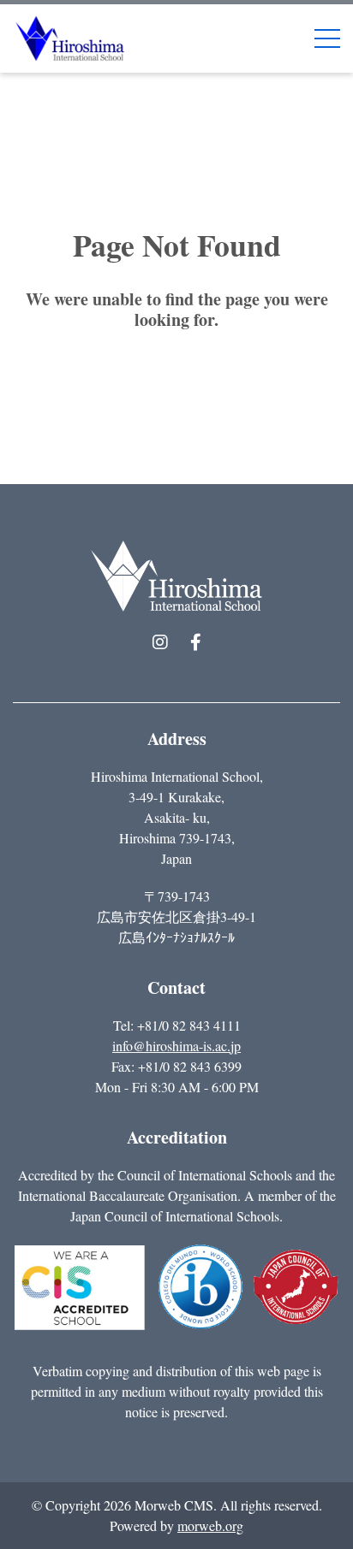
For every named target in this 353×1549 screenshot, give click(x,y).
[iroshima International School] (70, 36)
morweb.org (210, 1525)
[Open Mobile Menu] (327, 38)
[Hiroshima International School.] (176, 576)
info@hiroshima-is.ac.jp (176, 1046)
